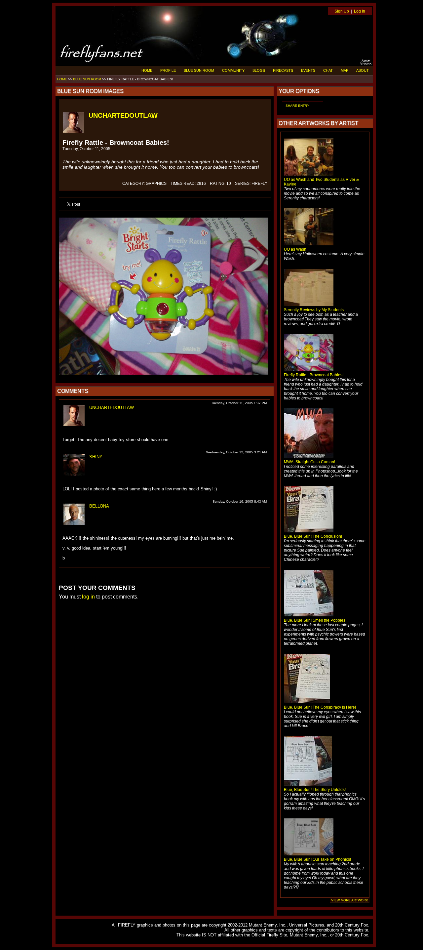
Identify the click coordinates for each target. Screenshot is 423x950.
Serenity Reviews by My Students (314, 310)
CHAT (328, 70)
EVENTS (308, 70)
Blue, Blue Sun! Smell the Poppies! (315, 620)
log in (88, 596)
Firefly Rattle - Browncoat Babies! (313, 375)
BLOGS (258, 70)
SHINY (95, 456)
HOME (146, 70)
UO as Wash (295, 249)
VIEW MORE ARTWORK (349, 900)
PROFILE (168, 70)
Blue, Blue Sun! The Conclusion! (313, 536)
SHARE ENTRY (297, 105)
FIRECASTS (283, 70)
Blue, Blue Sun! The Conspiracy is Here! (320, 707)
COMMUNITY (233, 70)
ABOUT (362, 70)
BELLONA (99, 506)
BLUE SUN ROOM (199, 70)
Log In (359, 11)
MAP (344, 70)
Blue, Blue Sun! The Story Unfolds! (315, 789)
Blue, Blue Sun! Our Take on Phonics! (317, 859)
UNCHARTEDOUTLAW (123, 115)
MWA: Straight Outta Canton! (309, 462)
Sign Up (341, 11)
